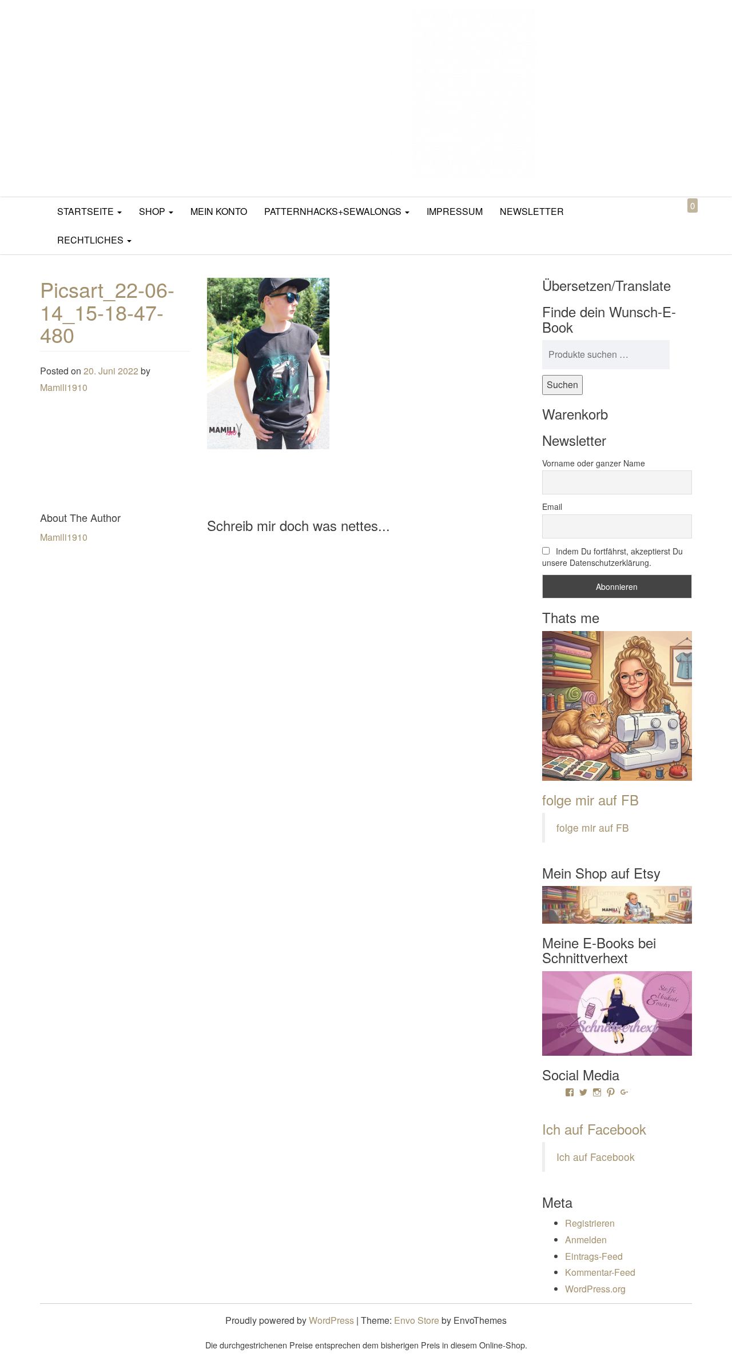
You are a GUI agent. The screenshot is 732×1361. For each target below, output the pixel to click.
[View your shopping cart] (683, 218)
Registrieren (590, 1223)
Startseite (86, 211)
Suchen (562, 384)
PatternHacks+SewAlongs (334, 211)
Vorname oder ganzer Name (593, 463)
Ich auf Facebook (594, 1129)
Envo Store (416, 1320)
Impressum (455, 211)
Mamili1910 (63, 387)
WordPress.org (595, 1288)
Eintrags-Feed (594, 1256)
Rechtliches (91, 239)
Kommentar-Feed (600, 1272)
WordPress (331, 1320)
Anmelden (586, 1239)
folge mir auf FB (590, 799)
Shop (153, 211)
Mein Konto (218, 211)
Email (552, 506)
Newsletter (532, 211)
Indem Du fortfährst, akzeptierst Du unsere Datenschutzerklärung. (612, 556)
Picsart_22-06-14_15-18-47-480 (107, 311)
